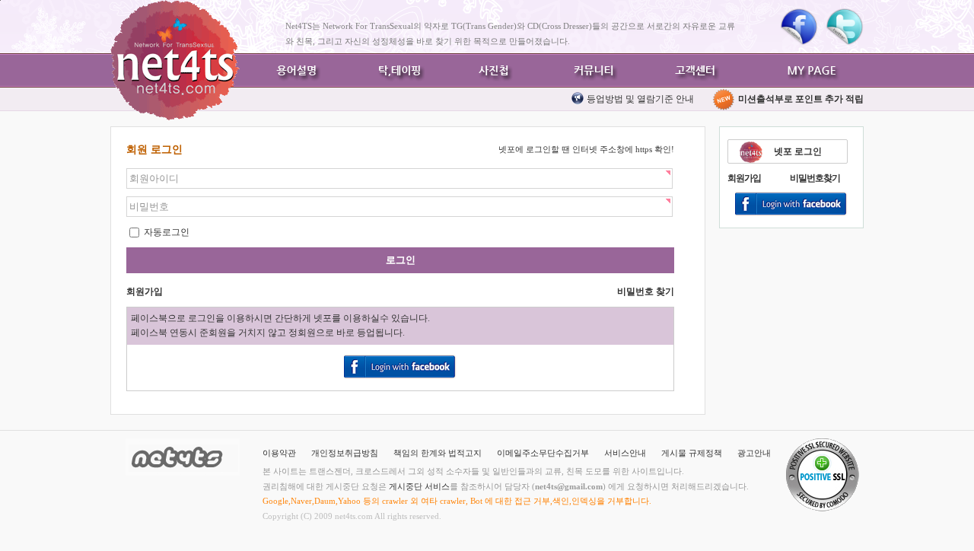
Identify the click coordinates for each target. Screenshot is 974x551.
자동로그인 (165, 232)
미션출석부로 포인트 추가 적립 (800, 99)
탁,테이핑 (395, 70)
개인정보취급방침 (344, 452)
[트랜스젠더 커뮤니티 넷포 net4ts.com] (175, 60)
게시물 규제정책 (691, 452)
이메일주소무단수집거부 (543, 452)
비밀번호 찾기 (645, 291)
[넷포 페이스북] (799, 27)
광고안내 (754, 452)
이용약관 (279, 452)
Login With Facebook (791, 205)
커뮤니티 (593, 70)
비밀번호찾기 (815, 178)
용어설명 (296, 70)
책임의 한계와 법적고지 (437, 452)
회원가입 (744, 178)
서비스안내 (625, 452)
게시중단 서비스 (419, 486)
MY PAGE (814, 70)
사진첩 (494, 70)
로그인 (400, 260)
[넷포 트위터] (845, 27)
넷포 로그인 (798, 151)
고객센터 (692, 70)
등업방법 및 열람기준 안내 (640, 99)
